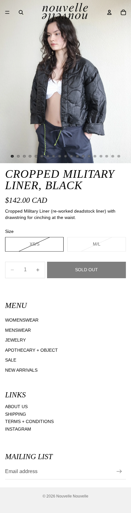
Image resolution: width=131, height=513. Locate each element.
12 (77, 156)
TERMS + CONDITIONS (29, 421)
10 (65, 156)
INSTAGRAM (18, 429)
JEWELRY (15, 340)
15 (95, 156)
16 (101, 156)
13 (83, 156)
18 (113, 156)
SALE (10, 359)
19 (118, 156)
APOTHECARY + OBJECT (31, 350)
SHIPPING (15, 414)
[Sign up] (119, 471)
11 (71, 156)
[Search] (21, 12)
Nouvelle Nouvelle (72, 496)
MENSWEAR (18, 329)
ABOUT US (16, 406)
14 (89, 156)
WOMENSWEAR (21, 320)
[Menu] (7, 12)
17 (107, 156)
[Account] (109, 12)
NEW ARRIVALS (21, 370)
